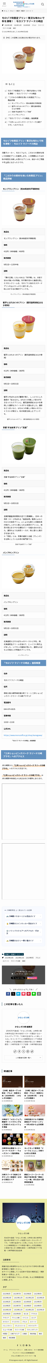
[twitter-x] (23, 1051)
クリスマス (15, 1322)
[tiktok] (32, 1051)
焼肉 (4, 1338)
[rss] (29, 1345)
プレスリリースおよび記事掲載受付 (23, 1353)
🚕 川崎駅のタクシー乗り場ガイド (23, 941)
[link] (15, 1051)
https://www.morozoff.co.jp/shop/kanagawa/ (23, 735)
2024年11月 (18, 1310)
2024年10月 (7, 1310)
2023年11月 (17, 25)
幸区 (14, 28)
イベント (25, 1318)
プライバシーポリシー (16, 1350)
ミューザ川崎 (7, 1330)
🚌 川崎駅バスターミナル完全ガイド (23, 916)
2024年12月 (29, 1310)
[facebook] (19, 1051)
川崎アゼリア (14, 1334)
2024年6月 (6, 1306)
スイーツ (41, 25)
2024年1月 (40, 1298)
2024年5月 (37, 1302)
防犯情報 (12, 1338)
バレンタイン (7, 1326)
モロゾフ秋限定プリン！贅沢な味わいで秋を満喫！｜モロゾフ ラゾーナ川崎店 (24, 92)
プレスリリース (20, 1326)
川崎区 (24, 1334)
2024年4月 (27, 1302)
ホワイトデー (32, 1326)
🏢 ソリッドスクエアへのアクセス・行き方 (23, 932)
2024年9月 (37, 1306)
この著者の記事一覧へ (23, 1058)
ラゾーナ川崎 (7, 28)
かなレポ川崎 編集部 (23, 1027)
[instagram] (27, 1051)
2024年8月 (27, 1306)
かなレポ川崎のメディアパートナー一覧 (23, 1356)
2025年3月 (6, 1314)
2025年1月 (40, 1310)
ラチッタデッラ (32, 1330)
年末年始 (33, 1334)
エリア (33, 1318)
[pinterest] (26, 1345)
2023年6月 (6, 1294)
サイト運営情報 (38, 1350)
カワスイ (6, 1322)
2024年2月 (6, 1302)
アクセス (34, 1314)
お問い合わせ (28, 1350)
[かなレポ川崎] (23, 4)
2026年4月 (17, 1314)
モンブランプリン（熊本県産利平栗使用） (27, 103)
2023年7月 (17, 1294)
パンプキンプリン (18, 115)
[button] (8, 994)
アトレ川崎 (15, 1318)
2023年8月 (27, 1294)
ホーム (6, 1350)
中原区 (5, 1334)
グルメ (34, 25)
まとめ (26, 1314)
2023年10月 (8, 25)
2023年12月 (29, 1298)
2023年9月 (26, 25)
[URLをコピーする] (39, 994)
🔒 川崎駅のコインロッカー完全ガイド (23, 923)
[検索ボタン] (42, 4)
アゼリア (6, 1318)
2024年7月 (17, 1306)
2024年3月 (17, 1302)
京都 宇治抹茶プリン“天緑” (22, 112)
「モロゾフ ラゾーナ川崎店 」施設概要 (23, 118)
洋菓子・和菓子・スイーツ (14, 954)
